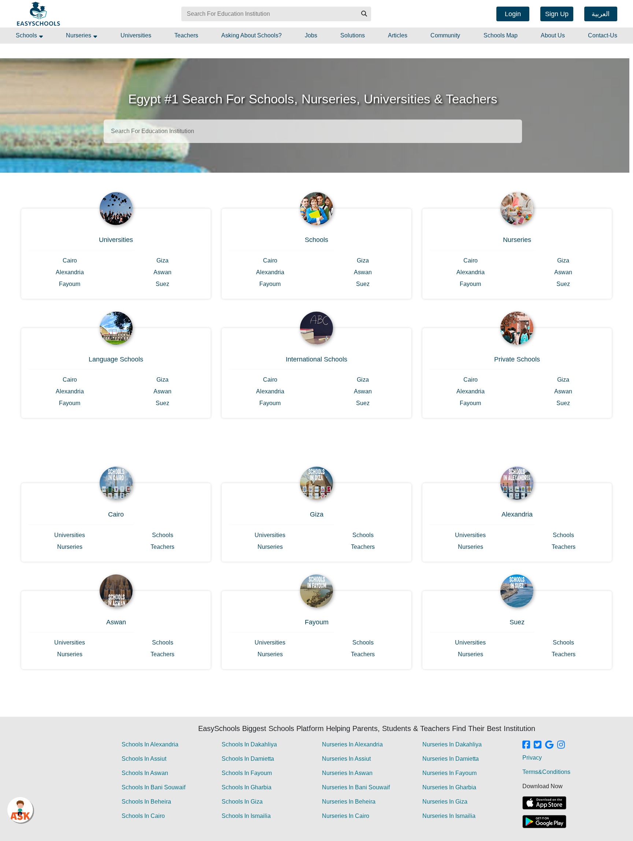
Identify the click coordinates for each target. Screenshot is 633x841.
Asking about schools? (251, 35)
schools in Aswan (145, 773)
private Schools (517, 359)
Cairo (70, 260)
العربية (601, 14)
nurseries (79, 35)
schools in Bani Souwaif (153, 787)
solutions (352, 35)
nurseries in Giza (444, 801)
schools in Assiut (144, 759)
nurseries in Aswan (347, 773)
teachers (186, 35)
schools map (501, 35)
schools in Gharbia (246, 787)
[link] (526, 745)
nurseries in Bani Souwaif (356, 787)
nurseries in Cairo (345, 816)
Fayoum (69, 284)
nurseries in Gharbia (449, 787)
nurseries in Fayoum (449, 773)
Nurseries (517, 239)
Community (445, 35)
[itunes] (544, 802)
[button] (363, 14)
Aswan (162, 272)
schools (27, 35)
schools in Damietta (248, 759)
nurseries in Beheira (348, 801)
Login (513, 14)
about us (553, 35)
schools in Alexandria (150, 744)
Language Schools (116, 359)
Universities (116, 239)
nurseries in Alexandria (352, 744)
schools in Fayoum (247, 773)
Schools (316, 239)
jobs (311, 35)
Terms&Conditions (546, 772)
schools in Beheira (146, 801)
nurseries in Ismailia (448, 816)
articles (397, 35)
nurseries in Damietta (450, 759)
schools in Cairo (143, 816)
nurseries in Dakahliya (452, 744)
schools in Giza (242, 801)
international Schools (316, 359)
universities (136, 35)
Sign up (557, 14)
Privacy (532, 757)
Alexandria (70, 272)
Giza (162, 260)
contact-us (602, 35)
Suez (162, 284)
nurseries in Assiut (346, 759)
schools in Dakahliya (249, 744)
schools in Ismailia (246, 816)
